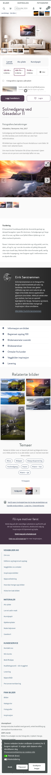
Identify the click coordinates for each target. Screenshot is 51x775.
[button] (21, 382)
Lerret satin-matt (10, 610)
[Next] (47, 180)
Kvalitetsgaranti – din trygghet (16, 666)
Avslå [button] (10, 767)
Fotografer (42, 3)
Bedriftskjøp (9, 660)
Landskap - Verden (8, 13)
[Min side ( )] (33, 8)
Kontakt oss (8, 648)
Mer (43, 72)
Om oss (7, 555)
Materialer (9, 599)
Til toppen (25, 481)
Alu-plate (7, 604)
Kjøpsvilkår (8, 677)
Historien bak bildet (11, 590)
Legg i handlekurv (12, 98)
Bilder (6, 3)
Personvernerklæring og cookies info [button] (19, 752)
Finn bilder (9, 692)
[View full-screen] (47, 164)
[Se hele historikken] (36, 490)
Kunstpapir (8, 616)
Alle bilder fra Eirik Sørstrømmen (28, 311)
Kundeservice (11, 643)
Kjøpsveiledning (10, 579)
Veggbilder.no (11, 550)
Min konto (8, 654)
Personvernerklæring (12, 683)
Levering (7, 671)
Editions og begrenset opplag (15, 561)
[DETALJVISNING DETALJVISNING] (25, 180)
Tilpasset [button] (22, 767)
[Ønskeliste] (40, 8)
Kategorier (8, 703)
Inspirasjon (23, 3)
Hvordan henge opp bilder (14, 585)
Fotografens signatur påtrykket (18, 81)
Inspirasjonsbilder (11, 573)
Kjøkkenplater (9, 622)
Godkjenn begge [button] (37, 767)
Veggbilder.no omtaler (12, 567)
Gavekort (7, 634)
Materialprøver (10, 628)
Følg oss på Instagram (17, 538)
